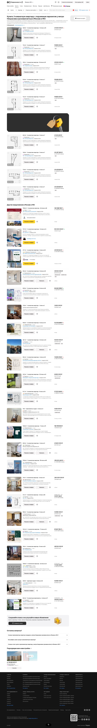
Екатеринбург (47, 682)
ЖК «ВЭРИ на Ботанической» (29, 253)
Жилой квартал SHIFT (27, 394)
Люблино (9, 686)
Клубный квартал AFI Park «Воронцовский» (32, 274)
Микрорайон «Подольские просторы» (31, 377)
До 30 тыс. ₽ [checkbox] (13, 124)
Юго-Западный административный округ (31, 682)
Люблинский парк (26, 343)
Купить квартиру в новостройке (67, 703)
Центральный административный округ (31, 676)
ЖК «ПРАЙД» (26, 567)
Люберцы (25, 412)
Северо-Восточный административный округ (32, 680)
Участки (8, 697)
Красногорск (25, 515)
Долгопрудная (10, 680)
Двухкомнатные (79, 684)
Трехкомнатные (78, 680)
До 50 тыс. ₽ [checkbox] (21, 124)
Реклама (18, 710)
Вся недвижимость (11, 710)
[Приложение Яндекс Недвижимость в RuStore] (89, 719)
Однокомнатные (79, 676)
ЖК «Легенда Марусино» (28, 48)
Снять (45, 693)
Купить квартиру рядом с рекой (66, 699)
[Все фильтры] (8, 10)
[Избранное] (55, 2)
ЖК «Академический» (27, 65)
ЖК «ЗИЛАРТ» (26, 232)
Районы (24, 693)
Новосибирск (46, 680)
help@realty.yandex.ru (33, 718)
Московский (62, 686)
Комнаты (9, 701)
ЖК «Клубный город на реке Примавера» (31, 532)
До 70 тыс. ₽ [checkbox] (30, 124)
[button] (58, 2)
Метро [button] (76, 10)
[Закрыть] (89, 10)
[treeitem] (10, 6)
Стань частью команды (27, 710)
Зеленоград (62, 682)
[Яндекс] (87, 725)
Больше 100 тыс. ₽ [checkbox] (14, 128)
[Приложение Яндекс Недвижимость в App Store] (82, 719)
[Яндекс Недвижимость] (15, 2)
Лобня (8, 684)
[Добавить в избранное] (37, 37)
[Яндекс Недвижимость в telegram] (89, 710)
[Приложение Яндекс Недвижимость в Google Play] (84, 719)
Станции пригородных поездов (29, 697)
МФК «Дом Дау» (26, 463)
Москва (24, 446)
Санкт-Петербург (47, 678)
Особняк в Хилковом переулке (29, 480)
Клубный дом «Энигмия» (28, 429)
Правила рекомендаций (53, 710)
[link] (87, 2)
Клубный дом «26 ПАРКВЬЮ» (29, 326)
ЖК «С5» (24, 498)
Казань (45, 684)
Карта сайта (67, 710)
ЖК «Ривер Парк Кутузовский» (29, 211)
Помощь (62, 710)
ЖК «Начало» (26, 291)
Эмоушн (24, 601)
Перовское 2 (25, 584)
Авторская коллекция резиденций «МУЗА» (32, 360)
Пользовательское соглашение (40, 710)
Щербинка (62, 676)
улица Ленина (32, 515)
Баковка (8, 676)
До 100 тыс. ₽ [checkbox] (39, 124)
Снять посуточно (47, 695)
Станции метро (26, 695)
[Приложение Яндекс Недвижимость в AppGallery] (86, 719)
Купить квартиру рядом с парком (67, 695)
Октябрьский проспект (32, 412)
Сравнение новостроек (28, 699)
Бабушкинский (26, 686)
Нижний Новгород (48, 686)
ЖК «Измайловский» (27, 549)
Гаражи (8, 693)
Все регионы (25, 701)
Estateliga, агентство (31, 238)
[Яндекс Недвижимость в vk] (85, 710)
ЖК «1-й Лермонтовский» (28, 31)
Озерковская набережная (31, 446)
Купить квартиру (63, 693)
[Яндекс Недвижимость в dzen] (87, 710)
